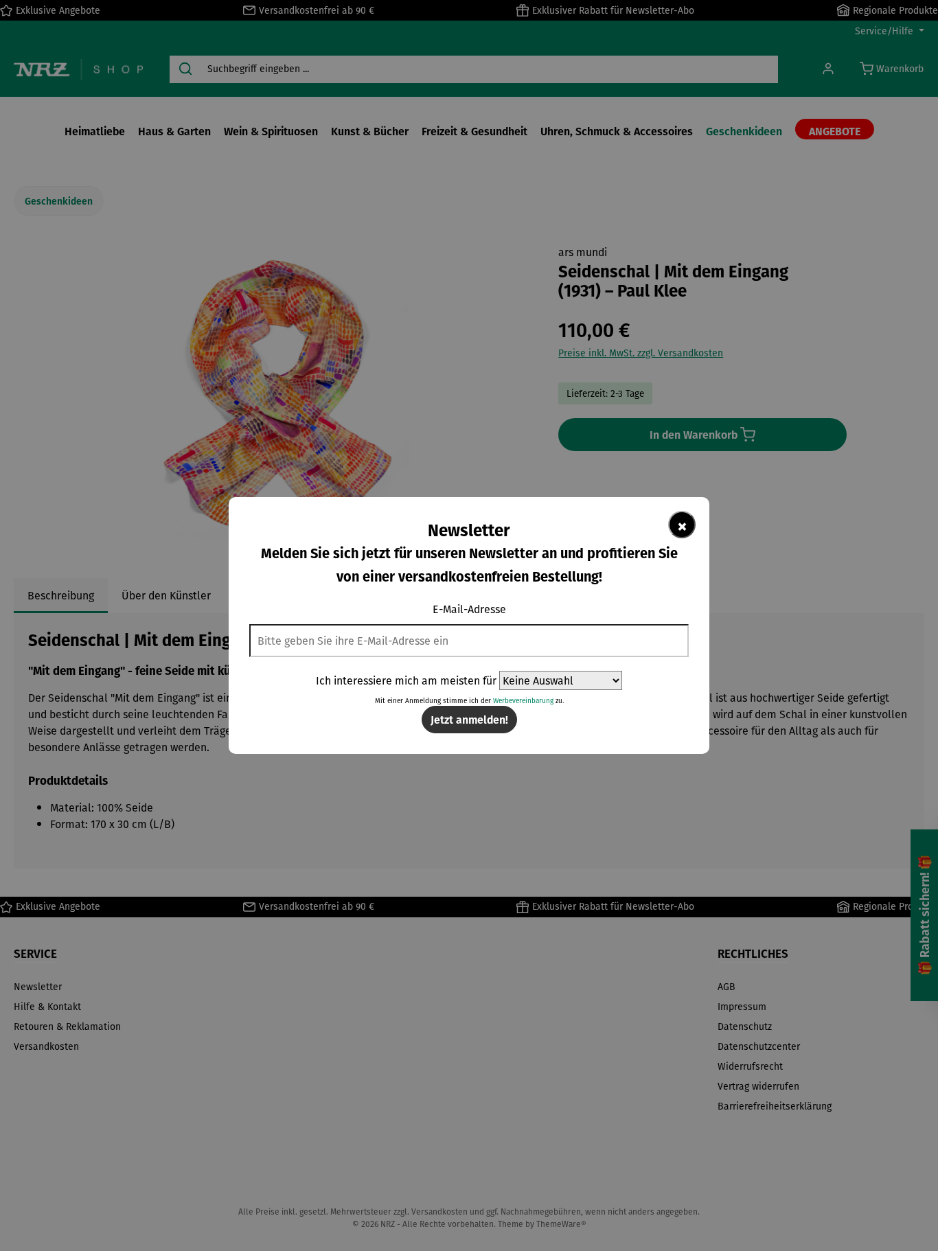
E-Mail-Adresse (469, 609)
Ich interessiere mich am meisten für (406, 680)
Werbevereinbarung (523, 701)
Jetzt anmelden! (469, 719)
